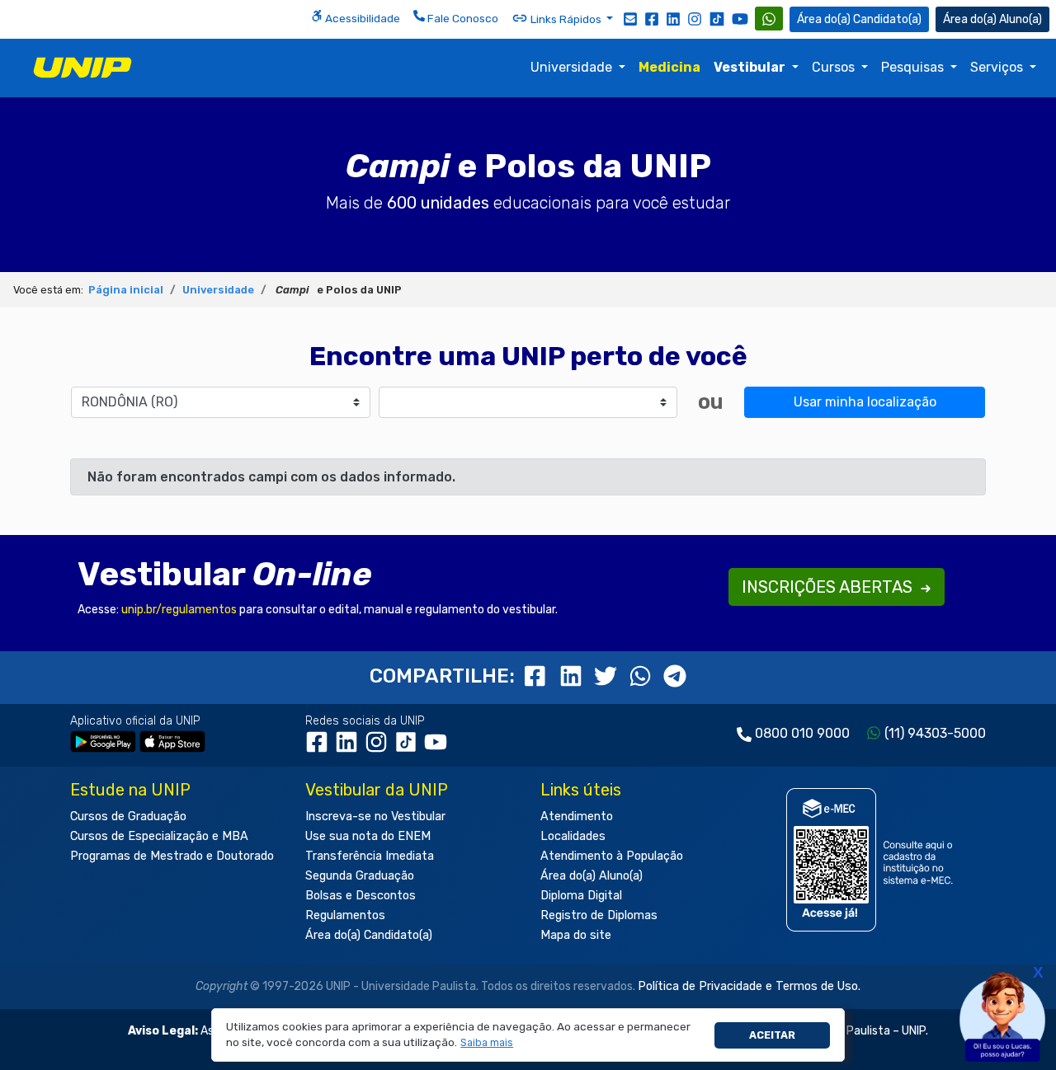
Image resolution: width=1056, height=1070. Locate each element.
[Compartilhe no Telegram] (674, 676)
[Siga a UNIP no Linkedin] (673, 18)
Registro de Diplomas (599, 915)
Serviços (998, 67)
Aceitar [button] (772, 1035)
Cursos (835, 67)
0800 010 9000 (802, 733)
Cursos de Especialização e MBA (159, 836)
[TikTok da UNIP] (409, 748)
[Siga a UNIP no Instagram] (694, 18)
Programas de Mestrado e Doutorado (172, 856)
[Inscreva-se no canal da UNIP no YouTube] (740, 18)
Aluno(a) (1020, 19)
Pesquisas (914, 67)
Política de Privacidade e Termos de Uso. (749, 986)
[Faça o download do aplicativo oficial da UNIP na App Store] (172, 741)
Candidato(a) (887, 19)
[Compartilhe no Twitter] (608, 676)
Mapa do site (575, 935)
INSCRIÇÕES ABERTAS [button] (829, 587)
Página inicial (125, 290)
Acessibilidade (361, 18)
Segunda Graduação (359, 876)
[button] (487, 1043)
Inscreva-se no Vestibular (375, 817)
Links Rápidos (566, 19)
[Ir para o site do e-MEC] (872, 859)
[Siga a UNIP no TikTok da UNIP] (716, 18)
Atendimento (576, 817)
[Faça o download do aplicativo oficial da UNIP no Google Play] (103, 741)
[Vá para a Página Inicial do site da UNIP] (82, 67)
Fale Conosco (461, 18)
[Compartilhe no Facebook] (539, 676)
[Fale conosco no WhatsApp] (769, 18)
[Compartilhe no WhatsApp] (643, 676)
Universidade (572, 67)
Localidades (573, 836)
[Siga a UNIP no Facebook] (651, 18)
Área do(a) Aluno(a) (591, 876)
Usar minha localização (865, 402)
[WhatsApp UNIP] (769, 19)
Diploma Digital (581, 896)
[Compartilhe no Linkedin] (573, 676)
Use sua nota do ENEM (368, 836)
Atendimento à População (611, 856)
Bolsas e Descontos (360, 896)
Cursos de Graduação (128, 817)
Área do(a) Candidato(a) (368, 935)
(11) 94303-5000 (935, 733)
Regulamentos (345, 915)
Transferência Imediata (369, 856)
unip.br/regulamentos (179, 610)
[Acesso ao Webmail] (630, 18)
